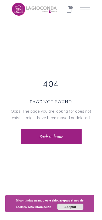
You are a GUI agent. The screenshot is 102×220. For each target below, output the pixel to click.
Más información (39, 207)
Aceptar (70, 206)
